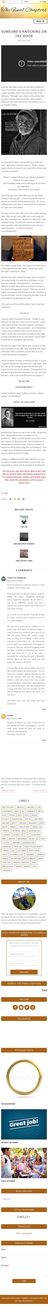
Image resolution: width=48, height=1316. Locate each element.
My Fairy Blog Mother (24, 1301)
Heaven (34, 815)
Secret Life (6, 862)
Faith (27, 815)
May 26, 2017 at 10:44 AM (14, 581)
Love (39, 807)
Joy (27, 835)
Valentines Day (34, 831)
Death (41, 823)
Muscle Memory (30, 858)
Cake (43, 839)
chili (35, 866)
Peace (20, 815)
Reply (44, 709)
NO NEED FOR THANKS (9, 1142)
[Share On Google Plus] (19, 499)
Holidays (5, 819)
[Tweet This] (10, 499)
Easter (4, 827)
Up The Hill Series (19, 831)
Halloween (22, 850)
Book (4, 815)
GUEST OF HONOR (8, 1181)
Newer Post (9, 790)
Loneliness (37, 819)
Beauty (14, 823)
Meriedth (40, 854)
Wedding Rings (7, 866)
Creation (20, 807)
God (13, 850)
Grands (13, 827)
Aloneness (6, 835)
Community (31, 811)
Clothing (6, 843)
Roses (40, 858)
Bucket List (33, 839)
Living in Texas (24, 827)
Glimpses (5, 850)
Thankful (6, 831)
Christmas (30, 807)
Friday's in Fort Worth (33, 846)
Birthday (23, 823)
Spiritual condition (21, 862)
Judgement (30, 854)
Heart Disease (34, 850)
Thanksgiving (17, 819)
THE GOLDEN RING (8, 1104)
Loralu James (15, 1298)
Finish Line (18, 846)
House (4, 854)
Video (34, 862)
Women (18, 866)
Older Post (39, 790)
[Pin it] (23, 499)
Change (12, 815)
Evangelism (6, 846)
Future (28, 819)
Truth (40, 811)
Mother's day (16, 858)
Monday (5, 858)
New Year (5, 823)
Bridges (12, 839)
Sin (23, 811)
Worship (27, 866)
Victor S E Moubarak (16, 577)
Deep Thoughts (8, 807)
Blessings (33, 823)
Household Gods (16, 854)
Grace (16, 811)
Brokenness (22, 839)
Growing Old (18, 835)
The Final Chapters (24, 10)
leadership (6, 870)
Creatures (16, 843)
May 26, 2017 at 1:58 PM (14, 718)
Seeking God (37, 827)
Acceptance (35, 835)
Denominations (29, 843)
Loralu (10, 715)
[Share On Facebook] (15, 499)
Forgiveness (7, 811)
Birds (4, 839)
